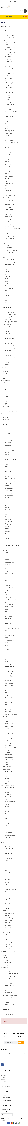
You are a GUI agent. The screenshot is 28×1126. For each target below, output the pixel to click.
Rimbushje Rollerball (7, 964)
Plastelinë (7, 485)
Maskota (6, 799)
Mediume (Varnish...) (9, 899)
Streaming (7, 302)
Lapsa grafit (7, 466)
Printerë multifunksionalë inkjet (11, 976)
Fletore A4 (7, 452)
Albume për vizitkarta (9, 652)
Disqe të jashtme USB (9, 312)
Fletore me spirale (8, 462)
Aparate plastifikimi (9, 992)
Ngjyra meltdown (8, 521)
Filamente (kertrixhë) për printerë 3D (10, 411)
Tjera (6, 185)
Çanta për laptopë (8, 32)
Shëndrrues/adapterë (9, 140)
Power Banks (7, 221)
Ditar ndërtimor (8, 597)
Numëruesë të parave (9, 759)
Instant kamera (8, 112)
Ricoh (6, 399)
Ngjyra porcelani (8, 927)
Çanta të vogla (8, 435)
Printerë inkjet (8, 974)
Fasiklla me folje (8, 704)
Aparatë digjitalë (8, 99)
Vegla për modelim (9, 483)
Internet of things (8, 343)
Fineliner (6, 851)
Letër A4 (6, 571)
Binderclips (7, 668)
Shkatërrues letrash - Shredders (9, 985)
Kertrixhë (4, 404)
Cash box (6, 764)
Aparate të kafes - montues (8, 375)
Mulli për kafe (5, 373)
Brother (6, 385)
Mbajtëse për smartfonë (10, 229)
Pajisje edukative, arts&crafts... (8, 785)
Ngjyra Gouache (8, 906)
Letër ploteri (7, 588)
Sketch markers (8, 875)
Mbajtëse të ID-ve (6, 750)
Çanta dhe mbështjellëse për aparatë (12, 100)
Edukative (7, 792)
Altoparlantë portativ (9, 238)
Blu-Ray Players (8, 76)
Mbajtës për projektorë (10, 47)
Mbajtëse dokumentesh (10, 669)
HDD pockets (7, 322)
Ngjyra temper (8, 504)
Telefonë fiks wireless (9, 338)
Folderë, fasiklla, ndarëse (8, 680)
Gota (6, 816)
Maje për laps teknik (9, 848)
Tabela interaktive (8, 745)
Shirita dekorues (8, 833)
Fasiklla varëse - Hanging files (11, 714)
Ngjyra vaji (7, 891)
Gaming (4, 285)
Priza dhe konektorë (9, 176)
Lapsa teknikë (7, 473)
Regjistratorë (7, 681)
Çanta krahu (7, 437)
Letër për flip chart (9, 606)
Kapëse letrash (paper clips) (10, 666)
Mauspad (6, 298)
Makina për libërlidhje (9, 1002)
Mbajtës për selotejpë (9, 640)
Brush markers (8, 877)
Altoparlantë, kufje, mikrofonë (11, 82)
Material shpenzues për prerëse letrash (13, 1014)
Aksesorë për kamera (9, 102)
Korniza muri (7, 740)
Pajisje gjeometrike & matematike (10, 526)
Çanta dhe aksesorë (7, 431)
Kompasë (7, 528)
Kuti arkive (7, 695)
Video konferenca (8, 346)
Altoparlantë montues (9, 92)
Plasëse (6, 826)
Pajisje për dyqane (6, 752)
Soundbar (7, 85)
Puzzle (6, 790)
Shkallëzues (7, 868)
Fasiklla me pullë (8, 711)
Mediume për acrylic (9, 908)
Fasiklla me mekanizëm (9, 685)
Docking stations (8, 319)
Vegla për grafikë (8, 948)
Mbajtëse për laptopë (9, 37)
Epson (6, 391)
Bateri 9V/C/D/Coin (9, 365)
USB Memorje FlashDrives (10, 259)
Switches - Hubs (8, 329)
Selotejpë (7, 638)
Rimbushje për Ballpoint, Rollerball (12, 628)
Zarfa (6, 580)
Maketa (6, 860)
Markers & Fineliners (7, 874)
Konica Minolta (8, 392)
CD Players (7, 75)
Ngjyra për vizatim (6, 498)
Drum (4, 408)
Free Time (5, 424)
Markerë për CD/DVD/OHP (10, 626)
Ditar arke (7, 601)
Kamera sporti (8, 109)
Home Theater (8, 80)
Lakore (6, 535)
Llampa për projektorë (9, 51)
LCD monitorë (7, 305)
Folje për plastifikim (9, 993)
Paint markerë (8, 884)
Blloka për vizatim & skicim (10, 918)
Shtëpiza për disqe (9, 317)
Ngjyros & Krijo (8, 497)
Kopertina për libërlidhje (10, 1005)
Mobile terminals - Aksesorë (10, 755)
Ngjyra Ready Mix (8, 523)
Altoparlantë (7, 276)
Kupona (6, 595)
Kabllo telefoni (8, 152)
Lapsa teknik (7, 613)
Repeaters (7, 331)
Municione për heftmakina (10, 662)
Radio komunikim (8, 350)
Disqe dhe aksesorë (7, 307)
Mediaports (7, 181)
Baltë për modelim (9, 941)
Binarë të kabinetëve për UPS (11, 357)
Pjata (6, 818)
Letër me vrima (8, 575)
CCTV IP (6, 193)
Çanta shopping (8, 443)
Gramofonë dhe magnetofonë (11, 68)
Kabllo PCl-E (7, 171)
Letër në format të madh (10, 872)
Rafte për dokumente (9, 671)
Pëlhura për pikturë (9, 892)
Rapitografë (7, 849)
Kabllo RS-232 (7, 147)
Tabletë (6, 212)
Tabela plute (7, 731)
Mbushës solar (8, 233)
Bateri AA (7, 362)
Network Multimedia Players (10, 78)
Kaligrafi (4, 949)
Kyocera (6, 394)
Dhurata (4, 415)
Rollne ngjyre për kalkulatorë (11, 724)
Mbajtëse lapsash (8, 649)
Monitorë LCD (7, 245)
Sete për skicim (8, 922)
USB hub (6, 278)
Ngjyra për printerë (5, 380)
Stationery (5, 427)
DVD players (7, 66)
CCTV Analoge (8, 190)
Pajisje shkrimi (5, 464)
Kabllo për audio (8, 143)
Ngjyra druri (7, 500)
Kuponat (3, 1084)
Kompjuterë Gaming (9, 209)
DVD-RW (6, 125)
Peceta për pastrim (9, 779)
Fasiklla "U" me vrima (9, 683)
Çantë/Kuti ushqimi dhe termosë (9, 420)
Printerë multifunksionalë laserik (11, 973)
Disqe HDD (7, 309)
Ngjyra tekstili (7, 930)
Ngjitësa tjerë (7, 642)
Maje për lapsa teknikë (9, 474)
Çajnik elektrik (5, 371)
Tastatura (7, 271)
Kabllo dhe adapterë (9, 138)
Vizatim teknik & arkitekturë (8, 844)
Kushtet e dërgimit (6, 1097)
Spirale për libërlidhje (9, 1004)
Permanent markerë (9, 623)
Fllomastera (7, 505)
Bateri (4, 360)
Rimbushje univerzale (7, 410)
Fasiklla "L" (7, 690)
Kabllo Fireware (8, 169)
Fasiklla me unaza (8, 712)
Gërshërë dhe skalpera (9, 644)
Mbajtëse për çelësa (7, 766)
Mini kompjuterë (8, 205)
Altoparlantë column (9, 87)
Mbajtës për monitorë (9, 252)
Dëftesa (6, 602)
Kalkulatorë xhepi (8, 554)
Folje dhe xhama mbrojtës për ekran (12, 228)
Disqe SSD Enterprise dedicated (11, 316)
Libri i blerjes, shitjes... (9, 604)
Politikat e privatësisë (6, 1100)
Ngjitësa (4, 557)
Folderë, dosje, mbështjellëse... (9, 541)
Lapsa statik (7, 619)
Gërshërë (7, 645)
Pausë (6, 870)
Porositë (3, 1077)
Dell (5, 389)
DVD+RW (6, 128)
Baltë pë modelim (8, 490)
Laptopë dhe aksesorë (7, 28)
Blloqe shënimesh (8, 678)
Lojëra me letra (8, 809)
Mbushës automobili (9, 242)
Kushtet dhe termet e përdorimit (9, 1098)
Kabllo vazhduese (6, 359)
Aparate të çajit (6, 376)
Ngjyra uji (7, 502)
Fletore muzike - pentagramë (11, 457)
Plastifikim (5, 990)
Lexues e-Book (8, 214)
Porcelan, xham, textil (7, 925)
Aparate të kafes (6, 369)
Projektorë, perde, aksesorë (10, 42)
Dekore (6, 828)
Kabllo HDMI (7, 154)
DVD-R (6, 123)
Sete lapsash (5, 960)
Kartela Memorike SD (9, 260)
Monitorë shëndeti (8, 255)
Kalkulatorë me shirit (9, 726)
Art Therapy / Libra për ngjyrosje (11, 923)
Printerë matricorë (8, 978)
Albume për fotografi (9, 106)
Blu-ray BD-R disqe (8, 133)
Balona (6, 820)
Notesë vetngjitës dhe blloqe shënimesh (13, 675)
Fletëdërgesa (7, 594)
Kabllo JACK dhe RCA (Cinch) (11, 162)
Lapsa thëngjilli (8, 917)
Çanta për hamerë (8, 861)
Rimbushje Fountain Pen (7, 965)
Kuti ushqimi (5, 378)
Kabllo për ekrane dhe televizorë (12, 142)
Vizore (6, 529)
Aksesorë (6, 57)
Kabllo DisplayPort (8, 159)
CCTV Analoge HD (8, 192)
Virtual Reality (7, 303)
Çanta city (7, 438)
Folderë (6, 547)
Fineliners (7, 882)
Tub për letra (7, 693)
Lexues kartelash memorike (10, 264)
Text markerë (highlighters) (10, 621)
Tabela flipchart (8, 735)
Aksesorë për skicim (9, 920)
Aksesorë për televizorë (10, 52)
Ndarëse (6, 688)
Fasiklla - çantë (8, 692)
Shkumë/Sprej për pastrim (10, 781)
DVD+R (6, 126)
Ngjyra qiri (7, 507)
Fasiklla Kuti (7, 700)
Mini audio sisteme (8, 63)
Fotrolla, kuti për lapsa (7, 958)
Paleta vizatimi (8, 512)
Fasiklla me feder (8, 702)
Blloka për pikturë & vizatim (10, 889)
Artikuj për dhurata (9, 832)
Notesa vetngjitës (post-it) (10, 676)
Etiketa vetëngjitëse (9, 757)
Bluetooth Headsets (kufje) (10, 236)
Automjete (7, 804)
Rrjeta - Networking (7, 324)
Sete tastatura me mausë (10, 272)
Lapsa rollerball (8, 480)
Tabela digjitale (8, 743)
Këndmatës (7, 533)
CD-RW (6, 121)
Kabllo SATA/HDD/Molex (10, 174)
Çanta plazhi (5, 417)
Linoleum (6, 934)
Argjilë (6, 486)
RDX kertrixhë (7, 131)
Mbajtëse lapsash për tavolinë (11, 548)
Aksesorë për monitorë (9, 254)
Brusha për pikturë (8, 898)
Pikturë (4, 886)
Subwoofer (7, 88)
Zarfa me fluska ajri (9, 583)
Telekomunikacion (6, 336)
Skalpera (6, 647)
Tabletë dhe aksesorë (7, 211)
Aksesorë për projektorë (10, 49)
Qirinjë (6, 814)
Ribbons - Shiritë (6, 406)
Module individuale (9, 183)
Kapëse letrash (8, 664)
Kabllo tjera (7, 178)
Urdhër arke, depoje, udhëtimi (11, 599)
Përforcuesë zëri (8, 69)
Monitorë (4, 243)
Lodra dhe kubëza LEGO (10, 801)
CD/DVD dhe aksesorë (9, 118)
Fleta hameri (7, 856)
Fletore (4, 422)
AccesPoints (7, 326)
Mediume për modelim (9, 946)
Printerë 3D (7, 980)
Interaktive (7, 806)
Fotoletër (7, 576)
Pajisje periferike (6, 267)
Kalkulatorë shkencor (9, 552)
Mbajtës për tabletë (9, 223)
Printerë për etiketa (9, 983)
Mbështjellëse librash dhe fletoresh (12, 545)
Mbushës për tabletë (9, 217)
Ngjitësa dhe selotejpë (9, 635)
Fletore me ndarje (8, 773)
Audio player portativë (9, 73)
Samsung (6, 401)
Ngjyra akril (7, 514)
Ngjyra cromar (8, 516)
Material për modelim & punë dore (10, 481)
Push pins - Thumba (8, 738)
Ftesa (6, 830)
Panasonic (7, 398)
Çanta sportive (8, 445)
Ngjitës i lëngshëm (8, 560)
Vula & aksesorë (8, 650)
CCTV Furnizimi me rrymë (10, 195)
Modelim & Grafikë (6, 932)
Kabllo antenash (8, 164)
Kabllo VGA (7, 155)
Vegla (6, 180)
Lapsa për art (7, 915)
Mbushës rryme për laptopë (10, 35)
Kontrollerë (7, 286)
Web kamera (7, 274)
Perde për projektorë (9, 45)
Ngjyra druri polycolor (9, 913)
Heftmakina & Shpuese (9, 657)
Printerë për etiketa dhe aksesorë (10, 995)
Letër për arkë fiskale (9, 587)
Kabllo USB (7, 149)
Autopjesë (7, 135)
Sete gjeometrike (8, 536)
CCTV (6, 188)
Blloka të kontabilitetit (9, 590)
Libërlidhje (5, 1000)
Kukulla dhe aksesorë (9, 794)
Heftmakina (7, 661)
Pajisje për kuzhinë (5, 367)
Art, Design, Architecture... (7, 842)
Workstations (7, 202)
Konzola (6, 291)
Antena (6, 341)
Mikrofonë (7, 94)
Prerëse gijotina (8, 1011)
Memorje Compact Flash (10, 262)
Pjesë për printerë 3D (9, 981)
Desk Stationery (6, 632)
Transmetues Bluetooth (10, 345)
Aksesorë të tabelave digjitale (11, 747)
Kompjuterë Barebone (9, 204)
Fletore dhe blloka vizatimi (8, 450)
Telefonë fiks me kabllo (9, 340)
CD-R (6, 119)
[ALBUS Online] (8, 6)
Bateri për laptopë (9, 33)
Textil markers (7, 880)
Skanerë (6, 281)
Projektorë (7, 44)
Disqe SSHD (7, 310)
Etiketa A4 (7, 578)
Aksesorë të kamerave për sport (11, 111)
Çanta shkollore (8, 433)
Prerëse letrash (6, 1009)
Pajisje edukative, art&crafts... (9, 787)
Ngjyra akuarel (8, 896)
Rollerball (5, 955)
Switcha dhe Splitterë (9, 279)
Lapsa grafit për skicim (9, 911)
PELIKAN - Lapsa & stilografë (8, 951)
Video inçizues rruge (9, 116)
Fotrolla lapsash (8, 442)
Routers (6, 328)
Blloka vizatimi (8, 455)
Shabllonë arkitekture (9, 863)
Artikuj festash (5, 813)
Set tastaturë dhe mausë (10, 297)
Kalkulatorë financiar (9, 555)
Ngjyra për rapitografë (9, 867)
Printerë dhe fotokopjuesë (8, 969)
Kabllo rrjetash (8, 166)
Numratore (7, 538)
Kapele (6, 821)
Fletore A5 (7, 454)
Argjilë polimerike (8, 492)
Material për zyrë (5, 568)
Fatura (6, 592)
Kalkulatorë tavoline (9, 719)
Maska (6, 839)
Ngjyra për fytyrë (8, 796)
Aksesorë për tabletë (9, 219)
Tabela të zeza (8, 742)
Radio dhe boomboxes (9, 64)
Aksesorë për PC (8, 207)
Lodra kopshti (7, 797)
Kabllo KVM (7, 168)
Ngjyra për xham (8, 929)
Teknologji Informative (6, 26)
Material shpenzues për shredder (12, 988)
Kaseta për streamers (9, 130)
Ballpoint (4, 953)
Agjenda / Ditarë (8, 774)
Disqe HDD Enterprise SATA (10, 314)
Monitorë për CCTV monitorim (11, 250)
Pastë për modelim (9, 488)
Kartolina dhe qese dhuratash (9, 426)
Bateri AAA (7, 364)
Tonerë (4, 382)
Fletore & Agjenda (6, 769)
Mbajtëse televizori (9, 54)
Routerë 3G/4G (8, 334)
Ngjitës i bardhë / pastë (10, 562)
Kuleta (6, 447)
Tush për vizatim (8, 524)
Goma (6, 467)
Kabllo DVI (7, 157)
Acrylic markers (8, 879)
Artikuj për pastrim (6, 778)
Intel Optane (7, 266)
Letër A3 (6, 607)
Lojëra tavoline (8, 808)
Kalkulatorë (5, 550)
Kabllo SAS (7, 173)
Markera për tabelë (9, 733)
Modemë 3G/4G (8, 333)
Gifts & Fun (3, 413)
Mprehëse (7, 469)
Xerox (6, 403)
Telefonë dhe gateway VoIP (10, 348)
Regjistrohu (21, 1042)
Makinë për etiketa (9, 762)
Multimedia (5, 40)
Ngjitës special (8, 564)
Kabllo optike (7, 161)
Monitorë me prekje (9, 247)
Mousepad (7, 654)
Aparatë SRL (7, 97)
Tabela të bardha (8, 730)
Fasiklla (6, 543)
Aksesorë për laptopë (9, 38)
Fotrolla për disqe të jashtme (11, 321)
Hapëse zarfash (8, 585)
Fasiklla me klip (8, 705)
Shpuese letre (8, 659)
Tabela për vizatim (8, 853)
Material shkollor (5, 429)
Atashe (6, 687)
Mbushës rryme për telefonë (11, 231)
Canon (6, 387)
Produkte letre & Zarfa (7, 570)
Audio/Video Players (9, 59)
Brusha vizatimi (8, 510)
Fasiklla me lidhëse (8, 697)
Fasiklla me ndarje (8, 709)
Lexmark (6, 396)
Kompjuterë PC (6, 197)
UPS (3, 352)
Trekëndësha (7, 531)
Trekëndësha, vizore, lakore (10, 858)
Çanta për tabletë (8, 216)
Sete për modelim (8, 493)
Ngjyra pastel (7, 509)
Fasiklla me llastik (8, 707)
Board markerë (8, 625)
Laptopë (6, 30)
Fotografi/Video (8, 95)
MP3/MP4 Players (8, 61)
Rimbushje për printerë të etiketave (12, 999)
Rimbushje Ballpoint (7, 962)
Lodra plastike (8, 811)
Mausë (6, 269)
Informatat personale (5, 1081)
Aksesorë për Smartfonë (8, 224)
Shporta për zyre (6, 748)
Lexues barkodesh (8, 754)
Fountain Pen (5, 957)
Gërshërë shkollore (9, 495)
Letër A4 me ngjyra (9, 573)
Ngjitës (6, 637)
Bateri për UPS (8, 355)
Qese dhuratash (8, 837)
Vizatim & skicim (6, 910)
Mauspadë (7, 283)
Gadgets (6, 186)
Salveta (6, 825)
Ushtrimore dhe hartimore (10, 459)
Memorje (4, 257)
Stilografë (7, 476)
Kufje (6, 290)
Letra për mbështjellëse (10, 835)
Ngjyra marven (8, 519)
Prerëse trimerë (8, 1012)
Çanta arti (7, 901)
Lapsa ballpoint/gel (9, 471)
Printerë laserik (8, 971)
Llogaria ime (3, 1075)
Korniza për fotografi (9, 104)
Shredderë (7, 986)
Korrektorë (7, 633)
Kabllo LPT (7, 145)
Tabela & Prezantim (7, 728)
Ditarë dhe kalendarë (7, 419)
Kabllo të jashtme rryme (10, 150)
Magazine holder (8, 673)
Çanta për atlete (8, 440)
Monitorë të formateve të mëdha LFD (13, 248)
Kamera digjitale (8, 107)
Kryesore (3, 20)
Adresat (3, 1079)
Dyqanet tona (5, 1095)
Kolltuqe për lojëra (9, 288)
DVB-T (6, 71)
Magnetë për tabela (9, 736)
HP (5, 384)
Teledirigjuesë (8, 56)
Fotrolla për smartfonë (9, 226)
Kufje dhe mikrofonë (9, 83)
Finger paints (7, 904)
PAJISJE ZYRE (4, 967)
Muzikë (6, 802)
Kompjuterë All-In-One (9, 200)
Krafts (6, 789)
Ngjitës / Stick (7, 559)
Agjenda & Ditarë (8, 461)
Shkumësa (7, 517)
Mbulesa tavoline (8, 823)
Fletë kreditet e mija (5, 1086)
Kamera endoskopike (9, 114)
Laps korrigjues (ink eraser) (10, 478)
